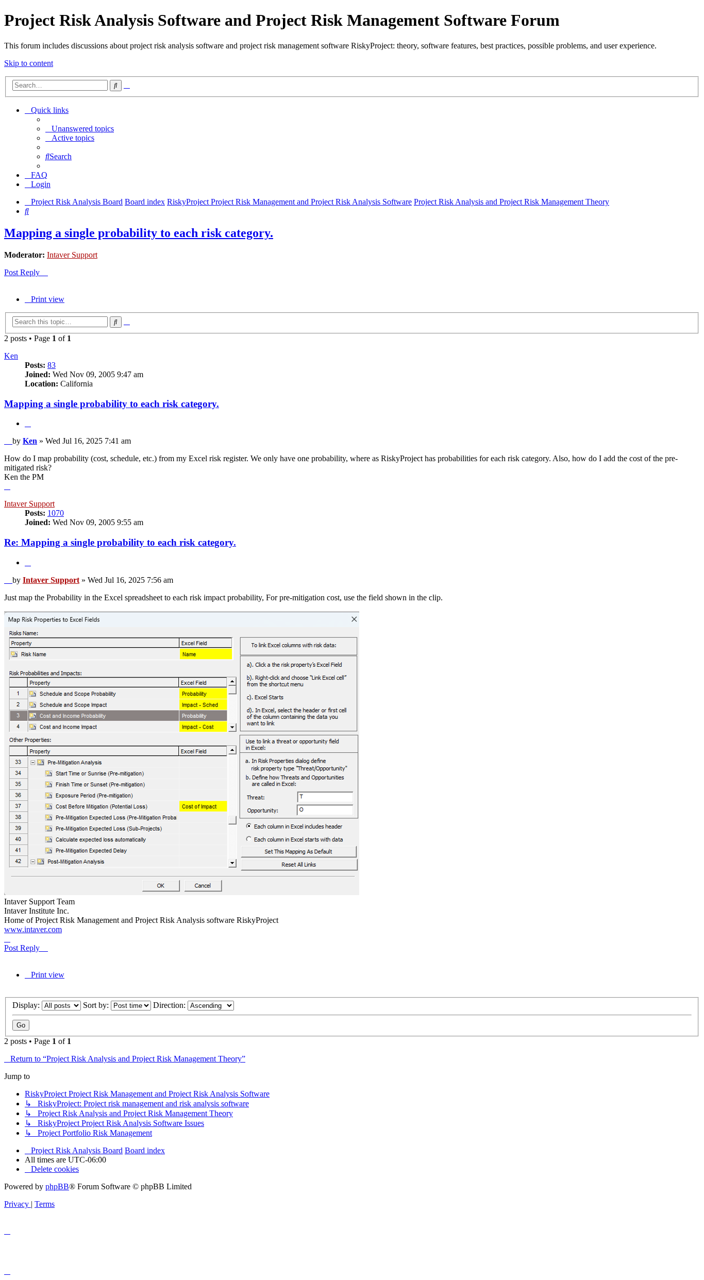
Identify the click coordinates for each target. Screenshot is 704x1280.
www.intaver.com (33, 929)
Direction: (170, 1005)
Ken (11, 355)
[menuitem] (79, 128)
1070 (55, 513)
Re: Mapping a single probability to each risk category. (120, 542)
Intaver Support (72, 254)
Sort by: (97, 1005)
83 (51, 365)
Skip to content (28, 63)
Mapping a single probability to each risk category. (138, 233)
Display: (27, 1005)
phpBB (57, 1186)
